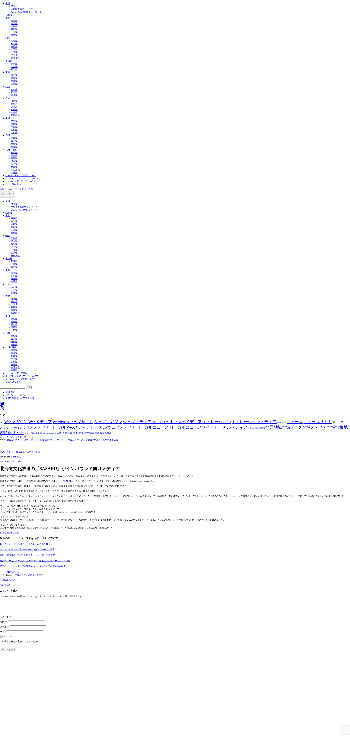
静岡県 (14, 78)
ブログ (28, 427)
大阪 (27, 433)
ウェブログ (160, 422)
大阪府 (14, 107)
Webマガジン (16, 422)
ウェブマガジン (108, 422)
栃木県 (14, 43)
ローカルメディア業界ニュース (20, 175)
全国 (7, 3)
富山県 (14, 89)
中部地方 (251, 428)
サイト (3, 632)
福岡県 (14, 152)
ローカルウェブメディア (113, 427)
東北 (7, 18)
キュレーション (216, 422)
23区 (2, 422)
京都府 (14, 104)
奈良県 (14, 112)
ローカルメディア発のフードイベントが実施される (25, 544)
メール (4, 627)
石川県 (14, 92)
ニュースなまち (13, 184)
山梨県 (14, 66)
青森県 (14, 21)
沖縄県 (14, 172)
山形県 (14, 32)
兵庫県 (14, 109)
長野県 (14, 69)
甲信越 (8, 61)
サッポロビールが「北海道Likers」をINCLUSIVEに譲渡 (27, 549)
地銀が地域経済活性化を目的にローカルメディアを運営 (27, 555)
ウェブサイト (81, 422)
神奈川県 (15, 58)
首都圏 (108, 433)
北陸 (7, 86)
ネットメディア (12, 427)
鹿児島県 (15, 170)
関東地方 (83, 433)
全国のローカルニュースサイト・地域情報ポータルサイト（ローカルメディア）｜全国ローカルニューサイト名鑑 (62, 440)
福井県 (14, 95)
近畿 (7, 98)
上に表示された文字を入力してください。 (21, 641)
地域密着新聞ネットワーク (24, 9)
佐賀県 (14, 155)
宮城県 (14, 26)
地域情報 (335, 427)
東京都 (14, 55)
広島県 (14, 129)
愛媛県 (14, 144)
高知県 (14, 147)
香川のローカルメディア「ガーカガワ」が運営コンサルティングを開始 (35, 560)
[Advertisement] (82, 694)
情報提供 (9, 392)
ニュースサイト (318, 422)
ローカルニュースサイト (191, 427)
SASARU (68, 481)
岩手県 (14, 23)
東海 (7, 72)
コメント (5, 616)
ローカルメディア (231, 427)
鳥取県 (14, 124)
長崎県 (14, 158)
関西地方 (99, 433)
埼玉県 (14, 49)
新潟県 (14, 64)
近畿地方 (67, 433)
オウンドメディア (185, 422)
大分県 (14, 164)
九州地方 (261, 428)
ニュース (295, 422)
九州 (256, 428)
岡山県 (14, 127)
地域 (278, 427)
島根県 (14, 121)
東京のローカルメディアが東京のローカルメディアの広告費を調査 (33, 566)
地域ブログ (292, 427)
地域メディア (315, 427)
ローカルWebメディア (70, 427)
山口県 (14, 132)
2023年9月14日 (12, 572)
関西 (91, 433)
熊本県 (14, 161)
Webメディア (40, 422)
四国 (7, 135)
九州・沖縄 (10, 150)
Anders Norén (15, 461)
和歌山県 (15, 115)
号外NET (15, 6)
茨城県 (14, 41)
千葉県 (14, 52)
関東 (7, 38)
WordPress (61, 422)
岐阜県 (14, 75)
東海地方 (53, 433)
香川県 (14, 141)
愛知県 (14, 81)
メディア (41, 427)
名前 (3, 622)
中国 (7, 118)
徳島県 (14, 138)
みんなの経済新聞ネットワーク (26, 12)
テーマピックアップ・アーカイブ (21, 178)
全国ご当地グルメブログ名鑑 (19, 398)
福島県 (14, 35)
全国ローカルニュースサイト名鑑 (16, 189)
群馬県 (14, 46)
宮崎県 (14, 167)
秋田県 (14, 29)
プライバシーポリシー (16, 395)
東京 (37, 433)
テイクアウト (281, 422)
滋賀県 (14, 101)
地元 (269, 427)
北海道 (8, 15)
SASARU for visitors (9, 532)
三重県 (14, 84)
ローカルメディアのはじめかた (20, 181)
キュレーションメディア (254, 422)
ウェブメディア (137, 422)
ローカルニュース (152, 427)
